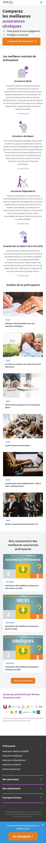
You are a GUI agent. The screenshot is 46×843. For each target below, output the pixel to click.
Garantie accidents (11, 764)
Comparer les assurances (20, 41)
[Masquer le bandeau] (43, 825)
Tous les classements (23, 680)
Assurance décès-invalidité (15, 751)
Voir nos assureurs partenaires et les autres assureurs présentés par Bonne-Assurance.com (23, 719)
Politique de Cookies (27, 816)
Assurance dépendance (14, 760)
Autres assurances (11, 769)
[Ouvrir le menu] (41, 2)
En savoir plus (23, 113)
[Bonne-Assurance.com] (8, 2)
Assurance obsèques (12, 755)
